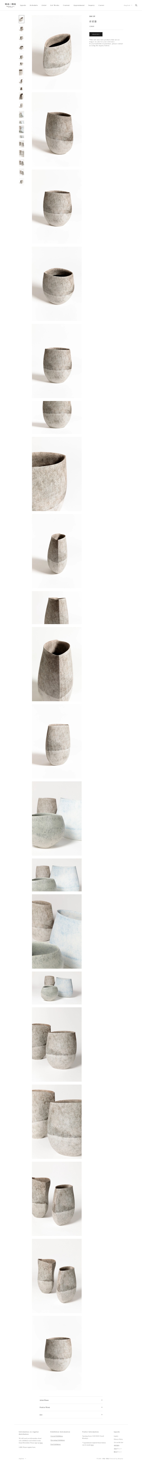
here (41, 1443)
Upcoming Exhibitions (58, 1440)
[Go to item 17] (21, 153)
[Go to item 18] (21, 163)
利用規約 (116, 1445)
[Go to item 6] (21, 64)
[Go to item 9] (21, 88)
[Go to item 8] (21, 81)
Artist (44, 5)
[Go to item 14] (21, 129)
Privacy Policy (118, 1439)
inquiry (96, 34)
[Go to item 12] (21, 115)
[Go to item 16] (21, 144)
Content (66, 5)
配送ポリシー (118, 1452)
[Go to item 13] (21, 122)
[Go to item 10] (21, 96)
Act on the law (118, 1442)
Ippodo (23, 5)
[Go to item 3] (21, 38)
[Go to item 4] (21, 47)
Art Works (54, 5)
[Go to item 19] (21, 172)
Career (101, 5)
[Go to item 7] (21, 72)
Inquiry (91, 5)
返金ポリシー (118, 1449)
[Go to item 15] (21, 137)
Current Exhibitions (57, 1436)
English (127, 5)
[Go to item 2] (21, 29)
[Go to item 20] (21, 182)
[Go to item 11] (21, 105)
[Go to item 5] (21, 57)
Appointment (79, 5)
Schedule (34, 5)
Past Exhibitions (56, 1444)
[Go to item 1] (21, 19)
